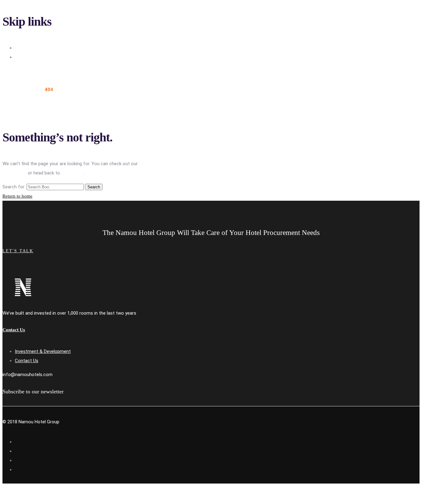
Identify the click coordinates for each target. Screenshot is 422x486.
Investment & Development (43, 351)
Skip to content (31, 57)
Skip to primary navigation (41, 48)
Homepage (72, 173)
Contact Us (26, 360)
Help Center (14, 173)
